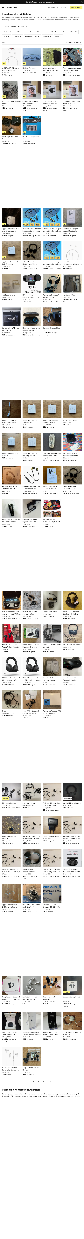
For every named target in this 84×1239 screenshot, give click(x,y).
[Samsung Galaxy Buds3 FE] (72, 985)
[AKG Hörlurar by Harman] (72, 633)
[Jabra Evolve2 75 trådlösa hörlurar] (32, 858)
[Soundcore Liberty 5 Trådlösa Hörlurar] (11, 1021)
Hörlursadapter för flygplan (9, 837)
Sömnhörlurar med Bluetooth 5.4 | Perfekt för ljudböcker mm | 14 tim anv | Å (51, 521)
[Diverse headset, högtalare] (52, 985)
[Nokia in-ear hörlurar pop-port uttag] (32, 600)
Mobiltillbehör (10, 26)
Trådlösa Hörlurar (8, 295)
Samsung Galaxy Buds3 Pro (10, 138)
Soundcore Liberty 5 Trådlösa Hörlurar (9, 1033)
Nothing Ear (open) (30, 68)
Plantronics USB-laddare (52, 836)
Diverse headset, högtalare (49, 998)
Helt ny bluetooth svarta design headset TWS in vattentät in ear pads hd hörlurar (11, 613)
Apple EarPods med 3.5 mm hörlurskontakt (10, 230)
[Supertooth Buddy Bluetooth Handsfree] (72, 666)
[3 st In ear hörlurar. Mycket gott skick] (32, 792)
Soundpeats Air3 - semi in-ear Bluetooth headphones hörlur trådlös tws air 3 (71, 102)
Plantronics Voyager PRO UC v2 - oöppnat (52, 712)
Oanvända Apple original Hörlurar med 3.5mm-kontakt (52, 454)
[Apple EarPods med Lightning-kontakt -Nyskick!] (11, 893)
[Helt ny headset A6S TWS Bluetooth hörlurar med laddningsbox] (72, 858)
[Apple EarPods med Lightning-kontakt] (32, 985)
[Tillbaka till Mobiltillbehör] (3, 26)
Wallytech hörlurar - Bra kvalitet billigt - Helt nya (51, 804)
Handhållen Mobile (69, 295)
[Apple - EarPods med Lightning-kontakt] (52, 409)
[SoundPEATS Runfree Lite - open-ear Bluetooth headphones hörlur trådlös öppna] (32, 90)
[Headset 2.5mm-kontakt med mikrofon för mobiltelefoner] (32, 893)
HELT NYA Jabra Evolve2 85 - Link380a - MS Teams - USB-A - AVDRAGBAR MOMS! (11, 679)
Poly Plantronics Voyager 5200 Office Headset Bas (72, 69)
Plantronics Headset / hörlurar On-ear (51, 296)
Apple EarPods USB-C (71, 420)
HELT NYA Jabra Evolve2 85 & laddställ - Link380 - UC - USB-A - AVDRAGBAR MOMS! (32, 679)
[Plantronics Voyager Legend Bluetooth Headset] (72, 217)
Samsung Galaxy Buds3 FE (71, 998)
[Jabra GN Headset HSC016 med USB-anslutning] (32, 250)
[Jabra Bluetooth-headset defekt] (11, 90)
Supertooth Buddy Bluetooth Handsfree (71, 679)
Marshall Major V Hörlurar (72, 803)
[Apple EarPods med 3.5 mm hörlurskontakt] (11, 217)
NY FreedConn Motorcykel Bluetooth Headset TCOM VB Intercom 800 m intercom (32, 296)
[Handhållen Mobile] (72, 283)
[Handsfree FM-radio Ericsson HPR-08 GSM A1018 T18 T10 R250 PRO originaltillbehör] (52, 893)
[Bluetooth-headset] (11, 792)
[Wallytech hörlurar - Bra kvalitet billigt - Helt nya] (52, 792)
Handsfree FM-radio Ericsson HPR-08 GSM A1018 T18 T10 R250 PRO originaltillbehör (51, 906)
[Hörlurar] (11, 699)
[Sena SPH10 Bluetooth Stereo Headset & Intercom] (32, 699)
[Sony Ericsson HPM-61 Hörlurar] (32, 1056)
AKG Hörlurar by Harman (72, 645)
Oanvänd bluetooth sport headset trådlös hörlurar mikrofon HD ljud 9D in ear (32, 230)
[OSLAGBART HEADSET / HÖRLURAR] (72, 1021)
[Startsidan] (12, 7)
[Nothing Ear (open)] (32, 57)
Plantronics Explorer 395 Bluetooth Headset (11, 521)
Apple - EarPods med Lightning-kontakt (50, 421)
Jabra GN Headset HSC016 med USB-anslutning (29, 263)
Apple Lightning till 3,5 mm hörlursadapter (10, 421)
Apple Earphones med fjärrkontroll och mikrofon (32, 1033)
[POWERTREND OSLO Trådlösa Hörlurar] (11, 475)
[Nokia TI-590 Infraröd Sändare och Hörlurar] (72, 600)
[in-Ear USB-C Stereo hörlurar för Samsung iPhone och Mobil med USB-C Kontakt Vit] (11, 1056)
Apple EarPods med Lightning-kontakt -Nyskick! (9, 906)
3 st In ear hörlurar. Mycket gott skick (29, 804)
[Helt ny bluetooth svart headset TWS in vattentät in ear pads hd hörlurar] (32, 316)
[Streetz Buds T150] (52, 600)
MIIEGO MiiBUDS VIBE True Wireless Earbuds (10, 646)
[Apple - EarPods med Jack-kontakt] (32, 409)
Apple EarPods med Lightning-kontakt (30, 998)
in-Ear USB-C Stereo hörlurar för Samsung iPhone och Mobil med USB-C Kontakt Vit (10, 1069)
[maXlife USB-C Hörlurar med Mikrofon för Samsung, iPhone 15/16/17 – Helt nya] (11, 57)
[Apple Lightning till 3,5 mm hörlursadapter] (11, 409)
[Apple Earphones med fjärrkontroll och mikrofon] (32, 1021)
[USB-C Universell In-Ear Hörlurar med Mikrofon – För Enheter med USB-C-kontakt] (72, 250)
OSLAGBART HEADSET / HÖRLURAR (72, 1033)
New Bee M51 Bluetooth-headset (52, 646)
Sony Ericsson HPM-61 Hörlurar (31, 1069)
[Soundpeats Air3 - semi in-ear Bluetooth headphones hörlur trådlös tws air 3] (72, 90)
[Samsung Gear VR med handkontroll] (11, 316)
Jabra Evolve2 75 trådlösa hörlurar (29, 870)
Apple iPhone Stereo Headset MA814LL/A (50, 1033)
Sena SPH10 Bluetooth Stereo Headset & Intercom (31, 712)
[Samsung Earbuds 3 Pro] (52, 316)
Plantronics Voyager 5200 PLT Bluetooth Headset (70, 454)
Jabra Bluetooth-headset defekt (11, 102)
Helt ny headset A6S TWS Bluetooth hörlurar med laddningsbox (71, 870)
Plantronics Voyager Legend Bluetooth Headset (70, 230)
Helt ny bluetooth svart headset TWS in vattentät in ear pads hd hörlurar (31, 329)
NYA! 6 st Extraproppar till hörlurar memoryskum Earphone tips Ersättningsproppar (31, 138)
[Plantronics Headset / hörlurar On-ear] (52, 283)
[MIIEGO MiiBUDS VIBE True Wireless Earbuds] (11, 633)
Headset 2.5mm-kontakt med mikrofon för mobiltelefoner (31, 906)
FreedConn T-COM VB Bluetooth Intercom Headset (31, 646)
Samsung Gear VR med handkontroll (10, 329)
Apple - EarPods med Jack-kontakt (30, 421)
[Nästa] (55, 1081)
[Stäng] (82, 2)
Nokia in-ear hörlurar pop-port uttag (30, 613)
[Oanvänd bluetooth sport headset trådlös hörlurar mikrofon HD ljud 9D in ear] (32, 217)
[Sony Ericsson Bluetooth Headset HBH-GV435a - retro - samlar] (11, 985)
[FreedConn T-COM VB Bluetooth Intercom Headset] (32, 633)
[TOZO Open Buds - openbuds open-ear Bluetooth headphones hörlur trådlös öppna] (52, 90)
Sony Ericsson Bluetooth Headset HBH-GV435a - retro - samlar (11, 998)
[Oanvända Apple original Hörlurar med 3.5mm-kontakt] (52, 442)
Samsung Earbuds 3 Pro (51, 328)
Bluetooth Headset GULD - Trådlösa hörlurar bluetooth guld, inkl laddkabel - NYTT (32, 487)
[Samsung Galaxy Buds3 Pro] (11, 125)
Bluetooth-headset (9, 803)
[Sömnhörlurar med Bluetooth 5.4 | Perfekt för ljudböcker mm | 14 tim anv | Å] (52, 508)
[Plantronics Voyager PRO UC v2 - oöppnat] (52, 699)
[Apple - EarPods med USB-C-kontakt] (11, 250)
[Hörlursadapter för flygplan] (11, 825)
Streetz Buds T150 (50, 612)
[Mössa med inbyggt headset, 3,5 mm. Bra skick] (52, 57)
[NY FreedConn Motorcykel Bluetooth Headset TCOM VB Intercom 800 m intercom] (32, 283)
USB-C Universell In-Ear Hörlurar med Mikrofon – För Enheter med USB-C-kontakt (72, 263)
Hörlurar (5, 711)
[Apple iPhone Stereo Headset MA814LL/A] (52, 1021)
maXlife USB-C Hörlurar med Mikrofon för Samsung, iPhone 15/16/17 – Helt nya (10, 69)
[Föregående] (29, 1081)
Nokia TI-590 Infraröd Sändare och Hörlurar (71, 613)
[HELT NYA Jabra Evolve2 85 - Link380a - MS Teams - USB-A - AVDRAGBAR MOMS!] (11, 666)
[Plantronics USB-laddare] (52, 825)
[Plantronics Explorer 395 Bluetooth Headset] (11, 508)
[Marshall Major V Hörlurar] (72, 792)
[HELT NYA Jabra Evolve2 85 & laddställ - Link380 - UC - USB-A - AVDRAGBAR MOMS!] (32, 666)
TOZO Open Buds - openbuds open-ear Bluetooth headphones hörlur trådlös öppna (51, 102)
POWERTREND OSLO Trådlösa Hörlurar (10, 487)
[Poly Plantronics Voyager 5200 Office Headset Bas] (72, 57)
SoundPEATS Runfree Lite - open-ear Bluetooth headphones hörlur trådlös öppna (31, 102)
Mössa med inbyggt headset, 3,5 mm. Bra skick (50, 69)
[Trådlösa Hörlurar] (11, 283)
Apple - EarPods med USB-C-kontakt (10, 263)
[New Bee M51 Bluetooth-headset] (52, 633)
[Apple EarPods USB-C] (72, 409)
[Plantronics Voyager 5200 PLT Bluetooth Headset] (72, 442)
